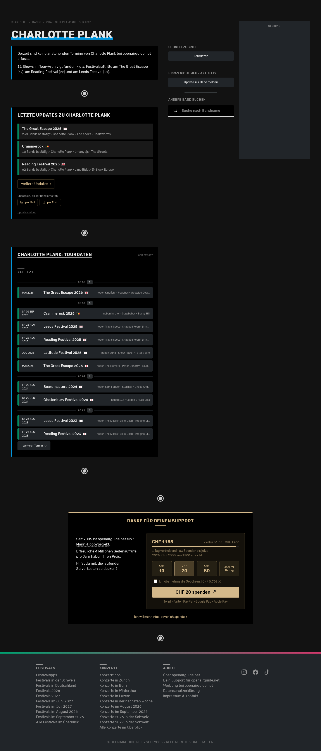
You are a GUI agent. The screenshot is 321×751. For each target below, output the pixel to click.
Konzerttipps (110, 675)
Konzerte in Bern (113, 685)
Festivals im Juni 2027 (54, 701)
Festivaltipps (46, 675)
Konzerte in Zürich (115, 680)
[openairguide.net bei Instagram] (245, 672)
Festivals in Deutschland (56, 685)
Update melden (26, 212)
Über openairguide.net (181, 675)
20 (184, 568)
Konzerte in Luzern (115, 696)
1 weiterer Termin (32, 445)
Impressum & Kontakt (180, 696)
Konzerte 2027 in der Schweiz (124, 722)
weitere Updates (34, 184)
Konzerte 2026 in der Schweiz (124, 717)
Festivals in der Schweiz (55, 680)
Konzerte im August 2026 (121, 706)
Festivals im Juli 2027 (54, 706)
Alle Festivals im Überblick (57, 722)
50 (207, 568)
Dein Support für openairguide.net (191, 680)
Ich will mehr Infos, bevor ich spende (159, 617)
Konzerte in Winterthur (118, 691)
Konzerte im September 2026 (124, 712)
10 (161, 568)
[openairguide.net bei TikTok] (267, 672)
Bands (36, 22)
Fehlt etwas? (145, 255)
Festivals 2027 (48, 696)
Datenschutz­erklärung (181, 691)
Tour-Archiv (49, 67)
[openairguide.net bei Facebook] (256, 672)
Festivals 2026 (48, 691)
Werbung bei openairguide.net (188, 685)
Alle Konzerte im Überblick (121, 727)
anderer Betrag (229, 569)
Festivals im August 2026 (57, 712)
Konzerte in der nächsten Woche (126, 701)
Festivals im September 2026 (60, 717)
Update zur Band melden (201, 82)
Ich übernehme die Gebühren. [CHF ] (188, 581)
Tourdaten (201, 56)
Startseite (19, 22)
